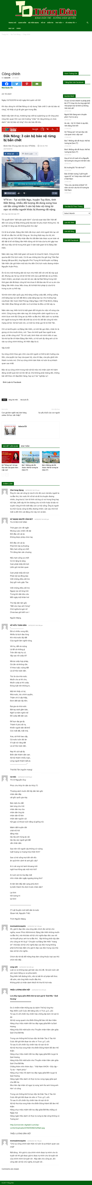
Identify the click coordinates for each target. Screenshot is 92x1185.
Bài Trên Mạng (33, 22)
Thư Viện (58, 22)
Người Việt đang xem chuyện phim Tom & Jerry (75, 116)
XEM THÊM (25, 446)
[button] (87, 23)
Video (19, 28)
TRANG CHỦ (12, 22)
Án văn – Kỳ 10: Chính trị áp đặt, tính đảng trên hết (76, 124)
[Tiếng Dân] (46, 10)
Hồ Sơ (43, 22)
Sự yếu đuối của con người (49, 413)
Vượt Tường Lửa (70, 73)
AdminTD (7, 78)
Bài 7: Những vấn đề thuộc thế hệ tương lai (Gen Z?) (30, 467)
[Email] (37, 84)
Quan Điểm (22, 22)
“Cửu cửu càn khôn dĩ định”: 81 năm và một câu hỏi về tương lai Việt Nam (76, 187)
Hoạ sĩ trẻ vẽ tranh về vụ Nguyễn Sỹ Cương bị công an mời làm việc (77, 159)
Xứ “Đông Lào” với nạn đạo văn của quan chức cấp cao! (10, 467)
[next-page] (7, 474)
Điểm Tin (50, 22)
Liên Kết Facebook (71, 240)
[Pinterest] (27, 84)
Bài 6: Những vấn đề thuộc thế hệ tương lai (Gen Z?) (50, 467)
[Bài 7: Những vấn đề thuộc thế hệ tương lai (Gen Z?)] (30, 457)
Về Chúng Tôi (70, 22)
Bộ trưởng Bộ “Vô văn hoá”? (74, 168)
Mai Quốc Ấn (24, 400)
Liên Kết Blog (69, 231)
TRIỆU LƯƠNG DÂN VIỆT (20, 990)
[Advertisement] (46, 53)
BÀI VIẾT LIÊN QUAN (10, 446)
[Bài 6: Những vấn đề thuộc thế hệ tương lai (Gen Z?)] (51, 457)
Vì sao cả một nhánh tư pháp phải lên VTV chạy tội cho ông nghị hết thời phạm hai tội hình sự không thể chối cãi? (77, 104)
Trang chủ (5, 34)
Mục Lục (11, 28)
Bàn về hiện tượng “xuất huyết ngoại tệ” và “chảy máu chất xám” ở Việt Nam (77, 176)
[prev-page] (3, 474)
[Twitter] (17, 84)
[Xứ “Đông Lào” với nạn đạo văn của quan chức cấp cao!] (10, 457)
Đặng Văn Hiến (13, 400)
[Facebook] (7, 84)
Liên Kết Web (69, 223)
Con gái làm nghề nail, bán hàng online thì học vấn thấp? (14, 414)
